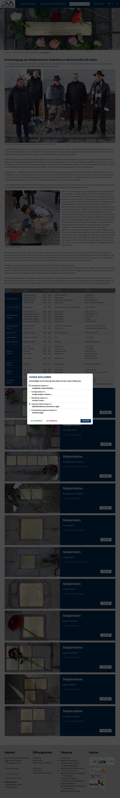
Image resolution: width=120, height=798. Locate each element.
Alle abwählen (51, 421)
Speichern (85, 421)
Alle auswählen (36, 421)
